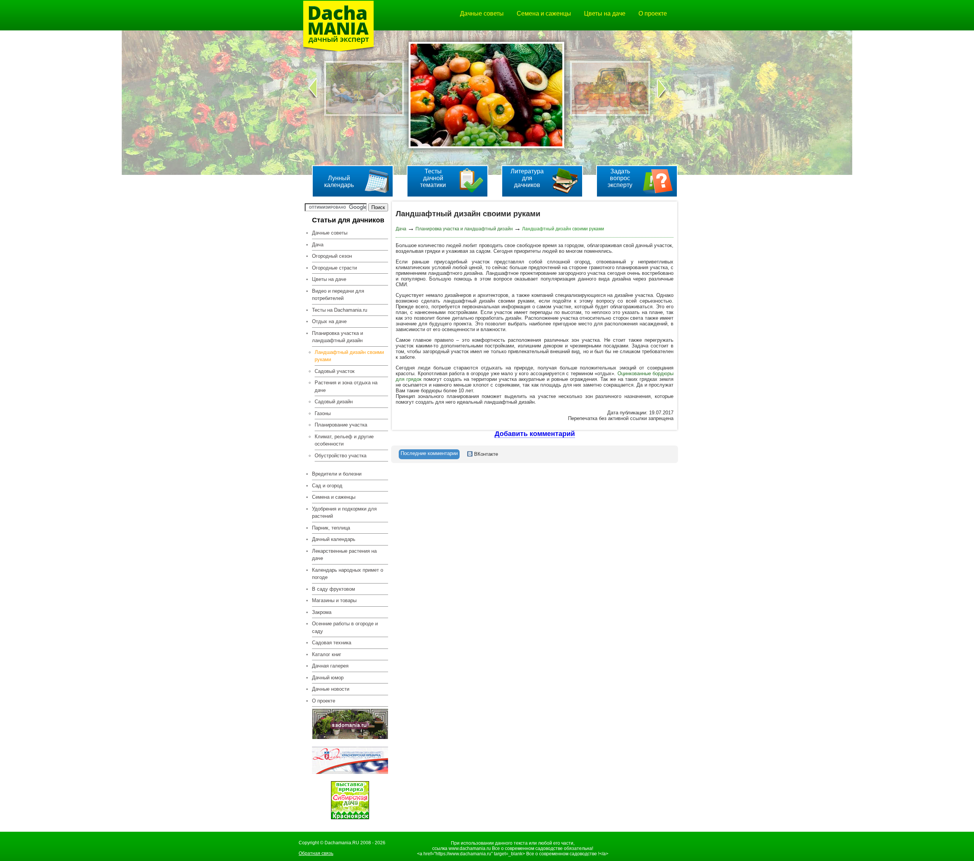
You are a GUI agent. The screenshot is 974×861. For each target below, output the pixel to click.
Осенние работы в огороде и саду (345, 627)
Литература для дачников (527, 178)
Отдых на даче (329, 321)
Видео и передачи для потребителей (338, 294)
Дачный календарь (333, 539)
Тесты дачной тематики (433, 178)
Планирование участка (341, 425)
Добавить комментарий (535, 434)
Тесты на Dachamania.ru (339, 310)
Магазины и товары (334, 600)
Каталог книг (326, 654)
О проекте (652, 13)
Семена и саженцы (544, 13)
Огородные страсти (334, 268)
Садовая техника (331, 642)
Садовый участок (335, 371)
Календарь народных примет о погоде (347, 573)
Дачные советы (482, 13)
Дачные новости (330, 689)
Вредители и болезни (336, 474)
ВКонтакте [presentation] (485, 454)
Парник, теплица (331, 528)
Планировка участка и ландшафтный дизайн (464, 229)
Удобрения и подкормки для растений (344, 512)
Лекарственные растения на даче (344, 554)
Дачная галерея (330, 666)
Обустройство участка (340, 455)
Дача (317, 244)
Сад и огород (327, 485)
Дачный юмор (328, 677)
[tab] (429, 454)
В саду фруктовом (333, 589)
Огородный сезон (332, 256)
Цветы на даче (604, 13)
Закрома (321, 612)
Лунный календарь (339, 181)
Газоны (323, 413)
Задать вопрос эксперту (620, 178)
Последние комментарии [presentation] (429, 453)
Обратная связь (316, 853)
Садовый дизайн (334, 401)
